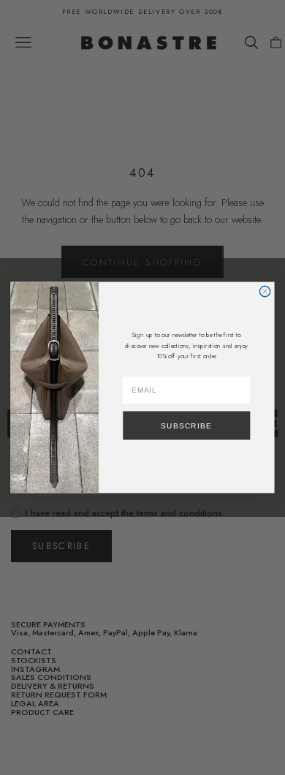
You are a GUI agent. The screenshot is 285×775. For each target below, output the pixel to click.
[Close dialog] (264, 291)
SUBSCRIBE (186, 425)
